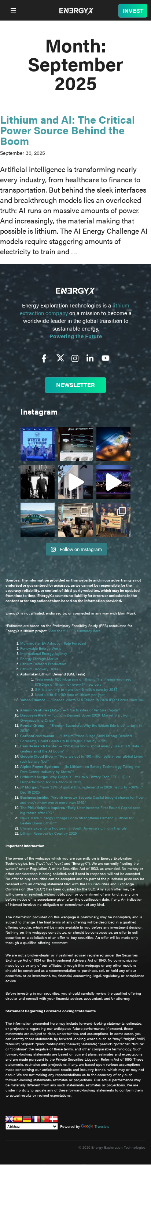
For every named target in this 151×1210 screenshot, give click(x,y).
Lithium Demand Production (43, 663)
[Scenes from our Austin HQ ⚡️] (75, 482)
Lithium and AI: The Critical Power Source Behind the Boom (67, 130)
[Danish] (53, 1119)
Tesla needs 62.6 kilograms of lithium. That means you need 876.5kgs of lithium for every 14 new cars (83, 682)
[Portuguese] (45, 1119)
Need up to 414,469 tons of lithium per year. (70, 694)
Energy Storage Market (39, 658)
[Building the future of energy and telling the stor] (38, 482)
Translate (102, 1126)
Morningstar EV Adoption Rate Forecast (53, 643)
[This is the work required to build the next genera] (113, 444)
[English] (9, 1119)
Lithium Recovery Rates (39, 668)
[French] (36, 1119)
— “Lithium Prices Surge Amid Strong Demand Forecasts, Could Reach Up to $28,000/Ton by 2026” (76, 738)
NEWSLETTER (75, 384)
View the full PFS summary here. (74, 630)
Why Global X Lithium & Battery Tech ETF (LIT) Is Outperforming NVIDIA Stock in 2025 (75, 779)
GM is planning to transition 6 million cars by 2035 (76, 689)
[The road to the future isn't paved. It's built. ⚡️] (38, 520)
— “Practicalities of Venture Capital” (70, 709)
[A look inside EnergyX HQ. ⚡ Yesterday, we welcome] (75, 520)
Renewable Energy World (41, 648)
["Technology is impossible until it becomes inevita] (113, 482)
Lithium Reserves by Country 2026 (48, 833)
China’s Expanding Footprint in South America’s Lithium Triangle (73, 828)
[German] (27, 1119)
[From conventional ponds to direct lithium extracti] (75, 444)
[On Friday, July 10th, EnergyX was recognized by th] (113, 520)
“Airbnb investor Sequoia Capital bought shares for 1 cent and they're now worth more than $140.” (83, 800)
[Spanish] (18, 1119)
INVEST (132, 10)
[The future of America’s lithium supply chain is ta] (38, 444)
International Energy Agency (43, 653)
